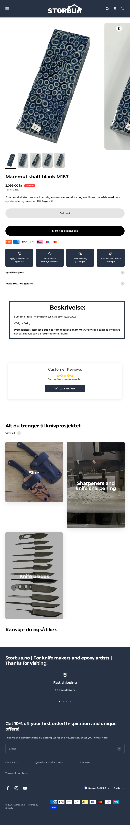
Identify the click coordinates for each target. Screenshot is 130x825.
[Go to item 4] (47, 161)
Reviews (85, 762)
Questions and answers (49, 762)
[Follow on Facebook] (7, 788)
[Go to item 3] (35, 161)
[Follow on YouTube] (25, 788)
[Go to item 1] (10, 161)
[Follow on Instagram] (16, 788)
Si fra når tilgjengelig (65, 230)
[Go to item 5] (59, 161)
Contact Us (12, 762)
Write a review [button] (65, 388)
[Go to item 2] (23, 161)
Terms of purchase (16, 773)
